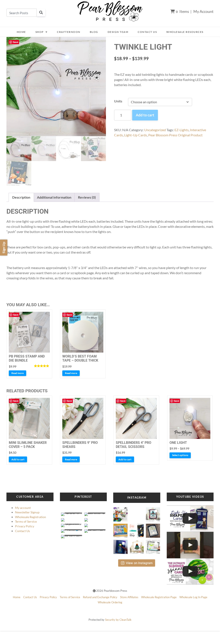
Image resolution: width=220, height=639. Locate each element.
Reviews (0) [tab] (87, 197)
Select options (180, 455)
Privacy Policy (24, 526)
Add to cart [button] (17, 459)
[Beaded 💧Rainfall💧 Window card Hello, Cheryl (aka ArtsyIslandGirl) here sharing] (153, 529)
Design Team (118, 31)
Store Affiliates (129, 597)
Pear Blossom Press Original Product (175, 135)
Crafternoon (68, 31)
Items (182, 11)
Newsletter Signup (27, 512)
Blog (94, 31)
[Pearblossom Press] (110, 11)
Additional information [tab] (54, 197)
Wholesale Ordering (110, 602)
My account (23, 508)
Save (15, 42)
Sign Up (4, 247)
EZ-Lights (181, 130)
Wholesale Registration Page (159, 597)
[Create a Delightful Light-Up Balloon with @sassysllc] (190, 571)
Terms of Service (26, 521)
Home (21, 31)
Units (118, 101)
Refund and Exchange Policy (100, 597)
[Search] (41, 12)
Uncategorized (155, 130)
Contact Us (147, 31)
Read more (17, 373)
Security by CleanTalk (118, 619)
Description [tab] (21, 197)
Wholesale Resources (184, 31)
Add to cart (145, 115)
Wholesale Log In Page (193, 597)
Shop (39, 31)
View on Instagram (139, 563)
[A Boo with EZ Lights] (190, 545)
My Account (203, 11)
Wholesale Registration (30, 517)
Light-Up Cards (135, 135)
